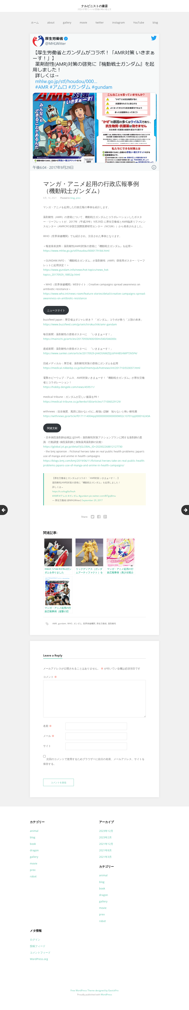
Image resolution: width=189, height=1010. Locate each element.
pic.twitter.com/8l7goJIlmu (102, 495)
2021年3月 (105, 857)
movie (83, 22)
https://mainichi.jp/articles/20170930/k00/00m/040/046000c (80, 339)
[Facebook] (99, 517)
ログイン (35, 939)
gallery (67, 22)
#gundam (84, 495)
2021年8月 (105, 850)
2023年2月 (105, 837)
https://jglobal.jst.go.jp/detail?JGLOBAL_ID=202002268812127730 (82, 446)
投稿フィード (37, 946)
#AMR (55, 495)
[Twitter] (93, 517)
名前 (47, 726)
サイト (47, 746)
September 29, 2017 (92, 500)
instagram (118, 22)
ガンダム (78, 623)
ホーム (35, 22)
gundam (62, 623)
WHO (69, 623)
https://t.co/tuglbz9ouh (63, 491)
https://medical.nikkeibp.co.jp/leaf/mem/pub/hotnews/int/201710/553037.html (91, 368)
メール (48, 736)
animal (34, 831)
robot (33, 876)
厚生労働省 (102, 623)
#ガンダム (73, 495)
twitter (100, 22)
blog (155, 22)
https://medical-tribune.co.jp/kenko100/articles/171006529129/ (82, 401)
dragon (34, 850)
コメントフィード (40, 952)
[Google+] (105, 517)
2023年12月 (106, 831)
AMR (54, 623)
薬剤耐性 (112, 623)
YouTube (138, 22)
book (33, 844)
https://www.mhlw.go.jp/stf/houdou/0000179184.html (76, 250)
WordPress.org (39, 959)
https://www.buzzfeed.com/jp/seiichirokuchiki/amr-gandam (80, 324)
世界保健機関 (89, 623)
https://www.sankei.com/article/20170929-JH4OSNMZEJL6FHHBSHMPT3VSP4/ (90, 353)
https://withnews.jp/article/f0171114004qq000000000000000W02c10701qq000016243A (96, 416)
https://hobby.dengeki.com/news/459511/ (68, 387)
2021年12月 (106, 844)
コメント (50, 677)
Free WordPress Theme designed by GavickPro (94, 990)
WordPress (106, 994)
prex (78, 197)
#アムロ (63, 495)
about (50, 22)
